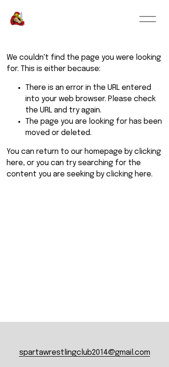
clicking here (128, 174)
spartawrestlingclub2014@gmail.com (84, 353)
